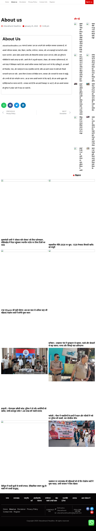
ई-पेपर (64, 501)
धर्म (32, 501)
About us (14, 2)
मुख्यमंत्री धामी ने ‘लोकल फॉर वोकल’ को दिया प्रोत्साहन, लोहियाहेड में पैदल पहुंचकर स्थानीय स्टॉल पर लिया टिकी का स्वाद (82, 38)
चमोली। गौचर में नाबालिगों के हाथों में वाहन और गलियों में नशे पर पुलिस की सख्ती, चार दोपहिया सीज (71, 417)
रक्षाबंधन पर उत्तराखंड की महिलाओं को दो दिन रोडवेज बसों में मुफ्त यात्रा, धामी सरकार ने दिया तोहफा (71, 482)
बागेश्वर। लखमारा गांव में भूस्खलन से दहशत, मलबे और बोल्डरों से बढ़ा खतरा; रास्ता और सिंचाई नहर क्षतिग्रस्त (72, 344)
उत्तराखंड (16, 498)
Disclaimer (22, 2)
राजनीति (65, 498)
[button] (3, 105)
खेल (56, 498)
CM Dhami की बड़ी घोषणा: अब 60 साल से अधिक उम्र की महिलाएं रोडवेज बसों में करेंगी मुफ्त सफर (81, 68)
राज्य (7, 498)
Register (52, 2)
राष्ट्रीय (26, 498)
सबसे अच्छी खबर (51, 501)
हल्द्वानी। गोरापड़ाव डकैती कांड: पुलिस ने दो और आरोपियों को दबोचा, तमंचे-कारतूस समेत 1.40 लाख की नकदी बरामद (81, 99)
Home (7, 2)
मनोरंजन (48, 498)
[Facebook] (88, 508)
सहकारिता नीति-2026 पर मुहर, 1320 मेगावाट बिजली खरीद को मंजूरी (71, 246)
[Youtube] (92, 512)
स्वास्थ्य (39, 501)
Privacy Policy (32, 2)
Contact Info (43, 2)
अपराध (74, 498)
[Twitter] (92, 508)
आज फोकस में (85, 498)
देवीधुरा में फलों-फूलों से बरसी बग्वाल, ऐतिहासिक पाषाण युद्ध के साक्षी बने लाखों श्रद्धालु (82, 125)
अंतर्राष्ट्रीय (37, 498)
